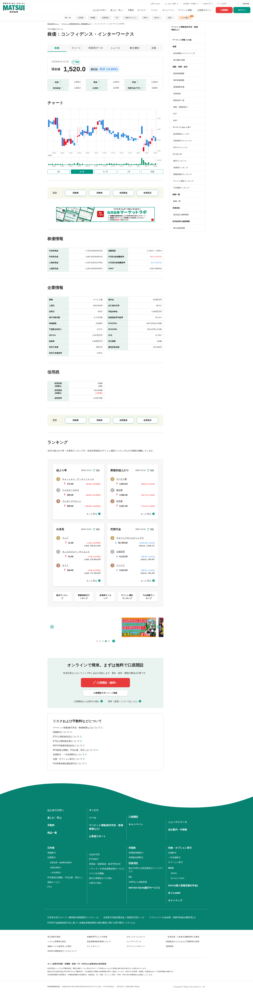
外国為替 (177, 94)
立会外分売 (94, 854)
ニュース (115, 48)
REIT (175, 120)
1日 (58, 172)
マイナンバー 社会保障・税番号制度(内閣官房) (171, 917)
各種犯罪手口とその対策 (97, 937)
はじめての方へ (100, 10)
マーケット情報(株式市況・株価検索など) (184, 28)
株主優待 (134, 48)
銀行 (170, 18)
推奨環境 (169, 946)
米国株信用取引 (136, 857)
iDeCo (156, 18)
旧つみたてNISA (177, 878)
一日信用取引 (55, 872)
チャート (76, 48)
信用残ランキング (180, 167)
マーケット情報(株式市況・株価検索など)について (77, 728)
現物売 (100, 193)
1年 (128, 172)
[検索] (238, 4)
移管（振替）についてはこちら (123, 701)
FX (117, 18)
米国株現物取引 (136, 853)
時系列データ (96, 48)
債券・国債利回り (180, 107)
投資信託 (105, 18)
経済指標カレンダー (181, 134)
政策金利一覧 (178, 100)
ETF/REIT (94, 859)
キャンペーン (168, 10)
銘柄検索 (246, 4)
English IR (207, 4)
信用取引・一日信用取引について (68, 754)
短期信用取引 (55, 867)
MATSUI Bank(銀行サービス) (144, 887)
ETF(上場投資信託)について (66, 736)
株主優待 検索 (179, 60)
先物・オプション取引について (67, 759)
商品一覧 (68, 18)
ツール (154, 10)
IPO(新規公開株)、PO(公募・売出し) (64, 877)
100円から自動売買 (138, 882)
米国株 (92, 18)
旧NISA (174, 873)
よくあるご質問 (170, 4)
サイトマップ (175, 900)
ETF (175, 114)
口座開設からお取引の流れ (86, 701)
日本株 (80, 18)
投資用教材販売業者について (99, 941)
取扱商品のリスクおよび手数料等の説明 (182, 941)
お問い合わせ (155, 4)
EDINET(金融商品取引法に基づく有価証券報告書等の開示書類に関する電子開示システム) (90, 923)
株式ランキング (179, 161)
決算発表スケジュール (182, 141)
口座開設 (224, 10)
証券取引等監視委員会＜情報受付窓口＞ (123, 917)
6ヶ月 (105, 172)
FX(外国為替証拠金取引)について (68, 763)
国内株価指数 (178, 73)
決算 (154, 48)
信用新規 (123, 193)
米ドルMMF (174, 893)
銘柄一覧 (177, 201)
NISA (145, 18)
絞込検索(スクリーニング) (184, 53)
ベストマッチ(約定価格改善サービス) (106, 869)
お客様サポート (204, 10)
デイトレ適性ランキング (183, 181)
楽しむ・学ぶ (116, 10)
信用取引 (51, 857)
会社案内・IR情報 (189, 4)
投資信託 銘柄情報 (181, 215)
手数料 (131, 10)
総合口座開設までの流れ (100, 878)
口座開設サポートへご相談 (105, 693)
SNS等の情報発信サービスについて (62, 951)
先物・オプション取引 (180, 847)
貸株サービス (53, 882)
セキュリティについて (135, 937)
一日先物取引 (174, 857)
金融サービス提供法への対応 (59, 946)
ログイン (242, 10)
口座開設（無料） (107, 682)
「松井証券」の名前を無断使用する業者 (182, 937)
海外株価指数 (178, 80)
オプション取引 (175, 862)
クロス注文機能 (96, 873)
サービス (141, 10)
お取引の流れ (95, 883)
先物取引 (172, 853)
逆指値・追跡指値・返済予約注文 (105, 864)
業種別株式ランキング (182, 174)
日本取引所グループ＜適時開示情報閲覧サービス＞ (71, 917)
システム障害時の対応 (56, 941)
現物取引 (51, 853)
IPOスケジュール (180, 147)
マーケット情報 (185, 10)
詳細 (152, 172)
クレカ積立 (185, 18)
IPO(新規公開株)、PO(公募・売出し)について (74, 750)
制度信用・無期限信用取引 (61, 862)
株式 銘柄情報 (179, 228)
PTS (49, 887)
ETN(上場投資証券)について (66, 741)
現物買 (76, 193)
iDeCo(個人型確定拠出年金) (183, 885)
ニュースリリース (177, 822)
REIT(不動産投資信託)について (67, 745)
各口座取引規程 (53, 937)
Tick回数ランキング (181, 188)
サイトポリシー (93, 946)
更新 (77, 62)
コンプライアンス (133, 941)
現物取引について (61, 732)
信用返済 (147, 193)
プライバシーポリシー (135, 946)
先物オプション (130, 18)
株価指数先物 (178, 87)
